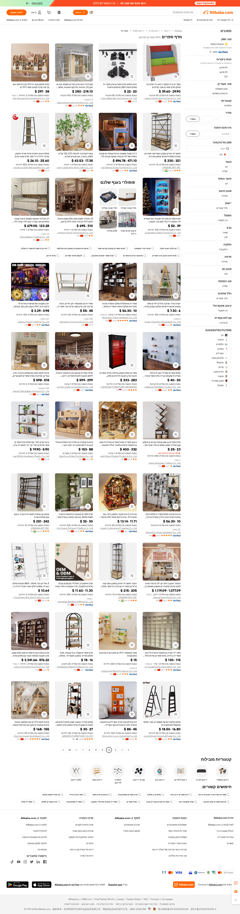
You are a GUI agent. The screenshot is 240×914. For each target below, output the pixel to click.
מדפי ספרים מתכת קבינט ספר (111, 248)
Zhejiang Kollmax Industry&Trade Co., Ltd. (162, 736)
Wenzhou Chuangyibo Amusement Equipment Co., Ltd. (30, 98)
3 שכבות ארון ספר (100, 795)
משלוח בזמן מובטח (177, 837)
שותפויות (42, 849)
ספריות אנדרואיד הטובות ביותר (212, 795)
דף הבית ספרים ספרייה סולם (34, 248)
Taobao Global (133, 899)
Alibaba (178, 31)
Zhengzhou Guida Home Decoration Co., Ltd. (162, 666)
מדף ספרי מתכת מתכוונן (102, 256)
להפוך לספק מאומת (37, 843)
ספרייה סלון (26, 802)
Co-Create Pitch (225, 831)
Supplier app (115, 884)
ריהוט (167, 31)
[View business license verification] (149, 909)
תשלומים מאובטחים (177, 824)
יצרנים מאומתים (132, 824)
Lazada (120, 899)
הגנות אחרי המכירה (177, 843)
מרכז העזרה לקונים (84, 824)
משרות (230, 843)
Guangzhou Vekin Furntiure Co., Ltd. (162, 232)
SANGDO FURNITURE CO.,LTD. (77, 736)
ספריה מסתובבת (74, 802)
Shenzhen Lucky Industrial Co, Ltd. (119, 736)
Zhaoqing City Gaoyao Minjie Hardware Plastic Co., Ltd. (30, 456)
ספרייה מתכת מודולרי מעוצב (104, 802)
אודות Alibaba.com (223, 818)
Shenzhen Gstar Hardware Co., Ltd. (119, 317)
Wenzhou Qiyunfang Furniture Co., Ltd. (30, 666)
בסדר (193, 119)
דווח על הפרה (86, 855)
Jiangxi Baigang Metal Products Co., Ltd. (74, 666)
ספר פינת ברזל (76, 795)
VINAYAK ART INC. (171, 167)
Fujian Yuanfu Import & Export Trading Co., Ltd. (74, 528)
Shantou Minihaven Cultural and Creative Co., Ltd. (118, 528)
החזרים (89, 843)
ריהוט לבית (154, 31)
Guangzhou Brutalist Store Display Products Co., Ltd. (118, 456)
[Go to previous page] (128, 750)
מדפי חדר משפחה (142, 248)
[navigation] (209, 390)
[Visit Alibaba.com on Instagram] (25, 862)
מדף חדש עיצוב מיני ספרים (164, 256)
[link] (236, 883)
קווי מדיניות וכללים (178, 855)
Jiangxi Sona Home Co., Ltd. (167, 597)
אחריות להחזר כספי (177, 831)
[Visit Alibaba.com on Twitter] (32, 862)
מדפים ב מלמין (154, 795)
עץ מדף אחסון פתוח (51, 795)
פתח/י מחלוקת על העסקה (81, 837)
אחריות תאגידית (225, 837)
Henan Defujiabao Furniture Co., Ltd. (31, 391)
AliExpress (73, 899)
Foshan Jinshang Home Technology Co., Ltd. (74, 232)
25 (70, 750)
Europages (167, 899)
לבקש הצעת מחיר (131, 831)
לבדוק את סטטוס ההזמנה (34, 837)
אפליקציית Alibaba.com (67, 884)
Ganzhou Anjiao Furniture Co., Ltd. (76, 456)
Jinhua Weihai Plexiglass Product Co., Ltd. (162, 387)
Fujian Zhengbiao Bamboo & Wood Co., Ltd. (74, 601)
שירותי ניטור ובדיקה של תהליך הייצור (169, 849)
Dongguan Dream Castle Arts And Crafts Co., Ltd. (74, 167)
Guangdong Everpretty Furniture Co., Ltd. (162, 98)
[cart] (48, 13)
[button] (91, 12)
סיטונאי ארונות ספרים (133, 256)
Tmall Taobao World (104, 899)
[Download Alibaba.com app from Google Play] (18, 884)
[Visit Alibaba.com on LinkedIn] (38, 862)
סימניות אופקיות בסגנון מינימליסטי (72, 248)
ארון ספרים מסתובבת (128, 795)
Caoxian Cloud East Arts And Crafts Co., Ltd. (30, 597)
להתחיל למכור (40, 831)
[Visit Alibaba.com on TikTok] (12, 862)
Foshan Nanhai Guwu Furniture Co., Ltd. (118, 167)
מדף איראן (51, 256)
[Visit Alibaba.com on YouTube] (19, 862)
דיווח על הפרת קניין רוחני (81, 849)
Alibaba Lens (216, 884)
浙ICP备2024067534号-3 (203, 909)
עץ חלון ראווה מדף (168, 248)
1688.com (86, 899)
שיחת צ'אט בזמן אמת (83, 831)
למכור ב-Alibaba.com (36, 824)
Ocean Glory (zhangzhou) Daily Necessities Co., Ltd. (30, 167)
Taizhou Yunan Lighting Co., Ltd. (33, 322)
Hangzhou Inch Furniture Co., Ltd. (76, 322)
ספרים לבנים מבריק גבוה (157, 802)
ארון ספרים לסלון (49, 802)
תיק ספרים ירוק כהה (179, 795)
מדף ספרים (132, 802)
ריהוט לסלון (138, 31)
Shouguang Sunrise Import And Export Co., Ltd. (30, 736)
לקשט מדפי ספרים (73, 256)
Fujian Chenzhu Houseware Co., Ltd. (162, 322)
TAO (145, 899)
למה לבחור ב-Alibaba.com (220, 824)
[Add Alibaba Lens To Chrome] (184, 884)
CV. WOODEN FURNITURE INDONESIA (118, 387)
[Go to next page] (63, 750)
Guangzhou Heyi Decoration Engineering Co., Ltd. (74, 387)
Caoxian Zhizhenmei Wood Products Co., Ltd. (118, 671)
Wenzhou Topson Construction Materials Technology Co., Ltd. (118, 98)
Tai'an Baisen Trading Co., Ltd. (34, 237)
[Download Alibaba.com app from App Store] (41, 884)
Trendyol (154, 899)
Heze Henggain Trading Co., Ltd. (164, 463)
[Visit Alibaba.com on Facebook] (45, 862)
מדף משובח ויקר (186, 802)
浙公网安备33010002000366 (173, 909)
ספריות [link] (124, 31)
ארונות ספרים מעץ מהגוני (214, 802)
